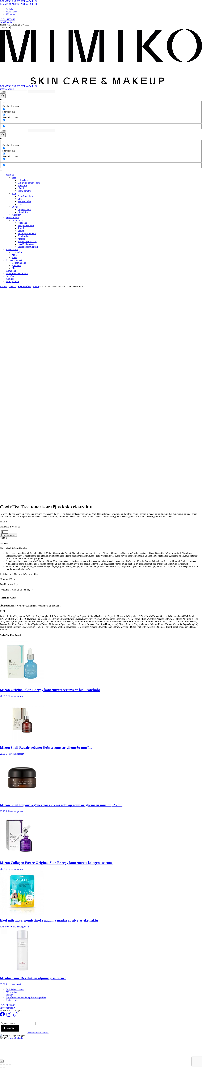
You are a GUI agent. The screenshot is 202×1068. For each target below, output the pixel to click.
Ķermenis (16, 265)
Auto (14, 257)
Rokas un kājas (19, 263)
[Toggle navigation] (1, 170)
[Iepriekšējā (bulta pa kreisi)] (1, 1067)
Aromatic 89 (12, 249)
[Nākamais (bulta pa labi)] (4, 1067)
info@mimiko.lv (7, 22)
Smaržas (10, 276)
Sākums (3, 286)
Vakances (10, 14)
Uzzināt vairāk (7, 89)
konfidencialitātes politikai (38, 1032)
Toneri (21, 228)
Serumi (21, 230)
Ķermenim (17, 252)
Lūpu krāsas (23, 212)
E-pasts (4, 1023)
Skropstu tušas (24, 201)
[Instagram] (9, 1015)
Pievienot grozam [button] (16, 696)
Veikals (9, 9)
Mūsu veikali (12, 11)
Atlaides (10, 279)
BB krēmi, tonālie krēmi (29, 182)
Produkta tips (18, 220)
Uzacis (21, 204)
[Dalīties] (7, 1064)
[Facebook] (2, 1015)
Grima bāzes (23, 180)
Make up (10, 174)
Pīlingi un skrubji (26, 225)
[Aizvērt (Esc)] (10, 1064)
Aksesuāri (16, 214)
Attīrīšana (22, 222)
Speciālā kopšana (26, 244)
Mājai (14, 255)
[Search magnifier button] (3, 95)
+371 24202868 (7, 19)
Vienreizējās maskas (27, 241)
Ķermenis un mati (14, 260)
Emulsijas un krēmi (27, 233)
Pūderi (21, 188)
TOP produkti (12, 281)
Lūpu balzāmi (24, 209)
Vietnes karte (12, 1000)
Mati (14, 268)
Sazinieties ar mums (15, 989)
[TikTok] (15, 1015)
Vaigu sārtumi (24, 190)
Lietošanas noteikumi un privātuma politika (26, 997)
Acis (14, 193)
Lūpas (15, 206)
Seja (14, 177)
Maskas (21, 238)
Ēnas (20, 198)
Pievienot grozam (8, 535)
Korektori (22, 185)
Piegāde (9, 994)
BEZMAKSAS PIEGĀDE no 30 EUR (18, 1)
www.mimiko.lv (15, 1038)
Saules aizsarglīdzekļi (28, 247)
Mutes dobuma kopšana (17, 273)
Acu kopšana (24, 236)
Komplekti (11, 271)
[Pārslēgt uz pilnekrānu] (4, 1064)
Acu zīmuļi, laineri (26, 196)
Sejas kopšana (12, 217)
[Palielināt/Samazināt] (1, 1064)
